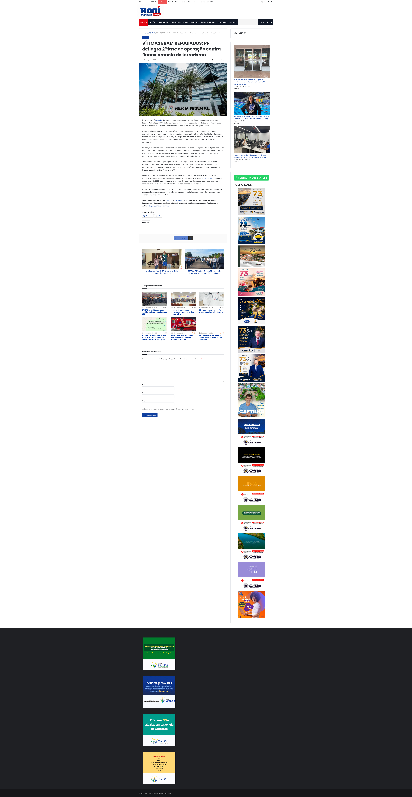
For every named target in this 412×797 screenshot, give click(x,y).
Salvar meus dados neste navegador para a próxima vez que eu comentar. (169, 409)
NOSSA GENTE (163, 22)
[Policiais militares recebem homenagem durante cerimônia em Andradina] (183, 299)
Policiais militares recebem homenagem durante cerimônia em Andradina (182, 312)
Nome (144, 385)
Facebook (179, 200)
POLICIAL (143, 22)
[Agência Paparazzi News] (150, 11)
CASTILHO (233, 22)
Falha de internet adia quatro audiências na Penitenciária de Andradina (210, 337)
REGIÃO (152, 22)
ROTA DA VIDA (175, 22)
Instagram (169, 200)
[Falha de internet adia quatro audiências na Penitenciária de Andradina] (211, 324)
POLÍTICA (194, 22)
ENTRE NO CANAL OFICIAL (253, 177)
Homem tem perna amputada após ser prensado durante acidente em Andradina (182, 337)
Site (143, 401)
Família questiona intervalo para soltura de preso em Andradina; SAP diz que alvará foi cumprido (154, 337)
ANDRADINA (222, 22)
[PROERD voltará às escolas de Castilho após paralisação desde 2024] (154, 299)
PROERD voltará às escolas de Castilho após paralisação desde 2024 (191, 2)
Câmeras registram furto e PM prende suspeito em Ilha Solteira (211, 311)
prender (159, 120)
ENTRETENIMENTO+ (208, 22)
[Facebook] (271, 793)
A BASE (185, 22)
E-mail (145, 393)
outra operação (207, 178)
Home (146, 33)
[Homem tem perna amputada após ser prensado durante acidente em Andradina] (183, 324)
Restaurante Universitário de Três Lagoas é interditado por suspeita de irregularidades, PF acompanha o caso (249, 82)
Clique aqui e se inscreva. (158, 206)
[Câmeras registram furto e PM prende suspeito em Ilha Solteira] (211, 299)
